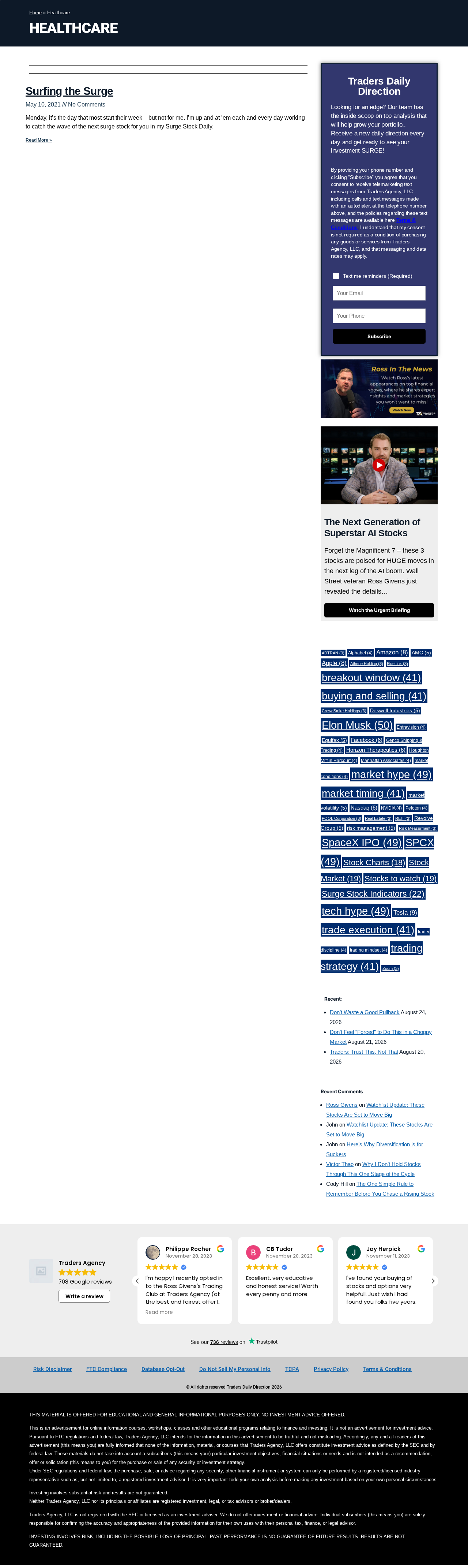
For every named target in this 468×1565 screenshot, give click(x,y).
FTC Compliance (106, 1369)
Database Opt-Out (163, 1369)
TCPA (292, 1369)
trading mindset (368, 950)
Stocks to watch (401, 878)
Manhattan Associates (386, 760)
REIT (403, 818)
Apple (334, 663)
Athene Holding (366, 663)
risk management (371, 828)
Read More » (39, 140)
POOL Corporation (341, 818)
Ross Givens (342, 1105)
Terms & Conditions (387, 1369)
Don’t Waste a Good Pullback (365, 1012)
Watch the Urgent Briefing (379, 610)
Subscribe (379, 336)
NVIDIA (391, 808)
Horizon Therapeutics (375, 750)
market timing (363, 793)
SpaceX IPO (362, 842)
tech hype (356, 911)
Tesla (405, 912)
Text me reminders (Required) (377, 276)
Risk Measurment (418, 828)
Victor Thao (340, 1164)
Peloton (416, 808)
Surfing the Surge (69, 91)
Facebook (366, 740)
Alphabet (360, 652)
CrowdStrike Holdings (344, 711)
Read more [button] (159, 1312)
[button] (432, 1280)
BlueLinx (397, 663)
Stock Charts (374, 862)
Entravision (411, 727)
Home (35, 12)
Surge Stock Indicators (373, 894)
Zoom (390, 968)
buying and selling (374, 696)
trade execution (368, 929)
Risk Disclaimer (52, 1369)
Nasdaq (364, 808)
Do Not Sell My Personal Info (235, 1369)
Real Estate (378, 818)
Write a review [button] (84, 1296)
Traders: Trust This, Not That (364, 1052)
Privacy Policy (331, 1369)
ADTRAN (333, 653)
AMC (421, 652)
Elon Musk (357, 725)
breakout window (371, 677)
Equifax (334, 740)
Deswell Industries (395, 710)
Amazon (392, 652)
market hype (391, 774)
